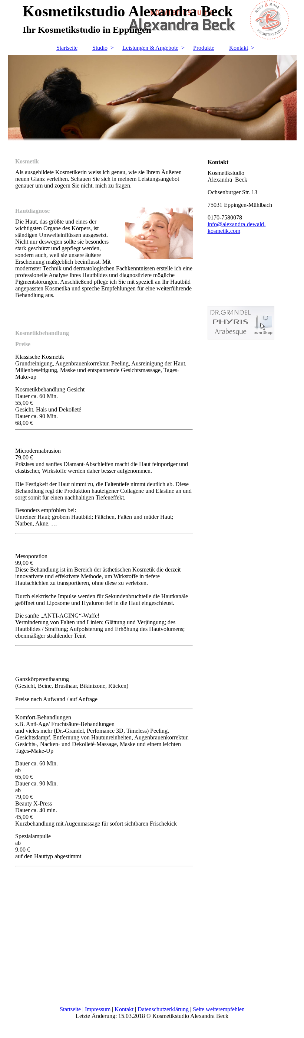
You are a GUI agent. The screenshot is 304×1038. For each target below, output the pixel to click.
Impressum (97, 1009)
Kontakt (238, 48)
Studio (100, 48)
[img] (152, 97)
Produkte (203, 48)
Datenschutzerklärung (163, 1009)
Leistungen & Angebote (150, 48)
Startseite (66, 48)
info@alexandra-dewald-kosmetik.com (237, 227)
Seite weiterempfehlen (219, 1009)
